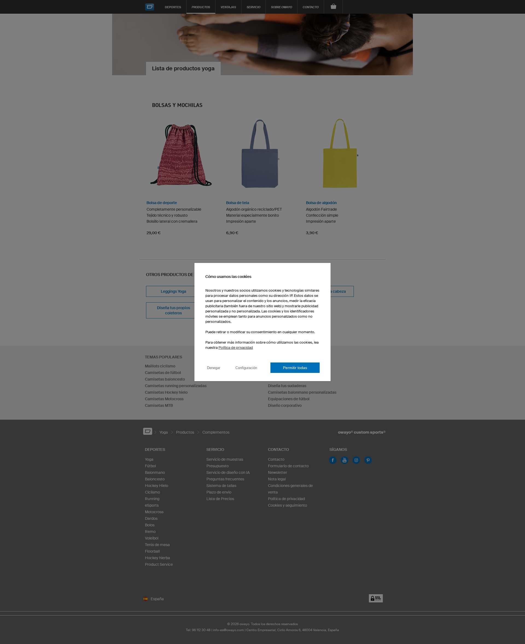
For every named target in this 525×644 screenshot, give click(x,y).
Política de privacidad (235, 348)
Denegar (213, 368)
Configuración (246, 368)
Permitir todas (295, 367)
